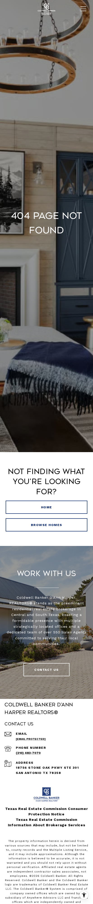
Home (46, 507)
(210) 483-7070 (28, 753)
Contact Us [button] (46, 669)
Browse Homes (46, 525)
